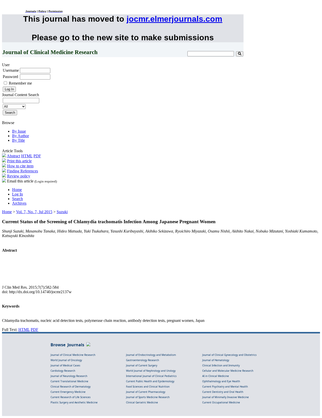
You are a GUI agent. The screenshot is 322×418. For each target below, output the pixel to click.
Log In (17, 194)
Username (11, 70)
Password (10, 76)
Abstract (13, 156)
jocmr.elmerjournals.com (174, 18)
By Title (18, 140)
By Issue (19, 131)
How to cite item (20, 166)
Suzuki (62, 212)
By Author (20, 136)
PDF (37, 156)
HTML (26, 156)
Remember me (20, 83)
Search (17, 199)
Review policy (18, 176)
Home (17, 189)
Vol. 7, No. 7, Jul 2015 (34, 212)
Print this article (19, 161)
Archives (19, 203)
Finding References (22, 171)
